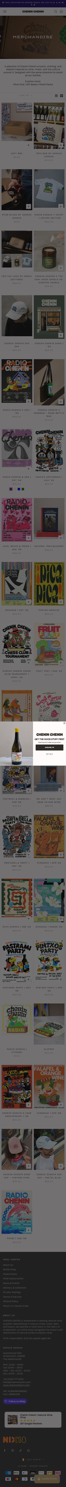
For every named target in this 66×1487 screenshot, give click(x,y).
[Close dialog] (64, 723)
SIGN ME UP (49, 747)
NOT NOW (49, 754)
